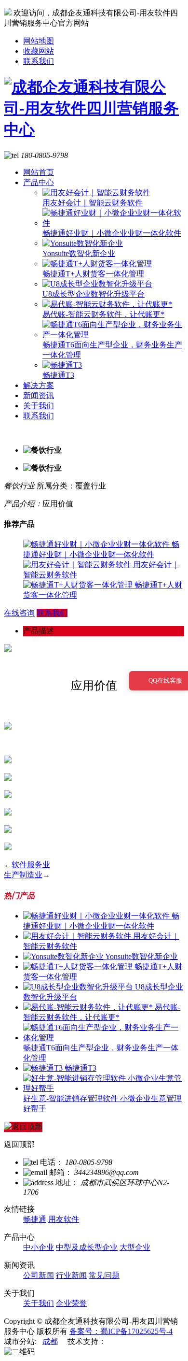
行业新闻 (71, 1275)
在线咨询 (19, 613)
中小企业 (38, 1247)
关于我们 (38, 405)
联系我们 (38, 61)
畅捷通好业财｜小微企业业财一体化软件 (111, 233)
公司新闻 (38, 1275)
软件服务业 (31, 864)
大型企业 (135, 1247)
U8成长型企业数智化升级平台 (93, 294)
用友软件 (63, 1219)
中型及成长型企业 (87, 1247)
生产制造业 (23, 875)
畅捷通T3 (58, 375)
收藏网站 (38, 51)
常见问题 (104, 1275)
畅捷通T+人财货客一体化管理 (93, 274)
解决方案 (38, 385)
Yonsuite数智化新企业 (78, 253)
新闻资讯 (38, 395)
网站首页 (38, 172)
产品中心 (38, 182)
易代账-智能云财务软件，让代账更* (103, 314)
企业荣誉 (71, 1303)
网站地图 (38, 41)
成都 (50, 1341)
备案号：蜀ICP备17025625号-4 (121, 1331)
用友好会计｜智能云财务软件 (92, 203)
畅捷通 (34, 1219)
